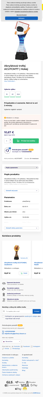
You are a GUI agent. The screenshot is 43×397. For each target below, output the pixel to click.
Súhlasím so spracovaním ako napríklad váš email (23, 317)
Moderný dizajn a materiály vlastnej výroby (20, 295)
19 (7, 94)
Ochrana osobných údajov (11, 375)
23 (12, 94)
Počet (6, 141)
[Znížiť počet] (10, 142)
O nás (24, 363)
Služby (4, 363)
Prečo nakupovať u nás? (30, 360)
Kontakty (5, 360)
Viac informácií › (9, 81)
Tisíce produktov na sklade (15, 284)
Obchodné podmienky (10, 370)
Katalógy (25, 368)
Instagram (36, 346)
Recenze (25, 365)
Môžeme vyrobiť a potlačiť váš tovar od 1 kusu (21, 301)
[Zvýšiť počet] (10, 140)
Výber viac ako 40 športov (15, 290)
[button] (21, 190)
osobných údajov (31, 316)
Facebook (26, 346)
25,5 (18, 94)
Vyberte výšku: (9, 89)
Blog (23, 370)
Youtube (17, 346)
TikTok (6, 348)
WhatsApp (16, 348)
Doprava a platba (8, 357)
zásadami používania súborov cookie (26, 11)
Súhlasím (21, 18)
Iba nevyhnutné (22, 15)
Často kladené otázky (9, 372)
